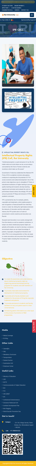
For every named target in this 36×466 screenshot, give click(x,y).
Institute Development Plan (11, 405)
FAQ (4, 351)
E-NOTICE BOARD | (16, 8)
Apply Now (34, 191)
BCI (4, 388)
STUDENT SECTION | (7, 5)
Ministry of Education (9, 376)
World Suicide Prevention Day (12, 411)
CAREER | (17, 10)
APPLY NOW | (6, 8)
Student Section (8, 360)
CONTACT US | (25, 10)
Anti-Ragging (7, 408)
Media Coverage (8, 335)
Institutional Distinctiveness (11, 400)
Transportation (7, 357)
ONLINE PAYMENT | (19, 5)
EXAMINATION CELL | (7, 10)
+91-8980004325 (15, 431)
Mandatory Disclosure (9, 354)
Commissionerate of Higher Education (14, 385)
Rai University (17, 463)
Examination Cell (8, 363)
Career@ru (6, 348)
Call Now (34, 325)
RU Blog (5, 338)
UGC (4, 379)
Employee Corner (8, 366)
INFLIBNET (6, 394)
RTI (4, 397)
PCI (4, 391)
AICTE (5, 382)
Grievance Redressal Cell (10, 403)
